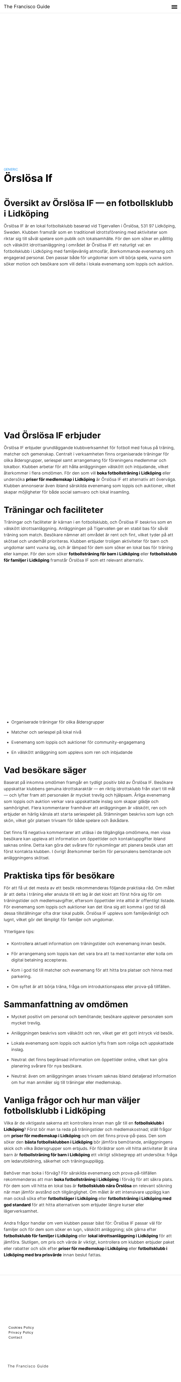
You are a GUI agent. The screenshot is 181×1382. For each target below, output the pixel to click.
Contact (15, 1337)
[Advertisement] (90, 85)
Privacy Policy (20, 1332)
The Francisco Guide (27, 6)
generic (11, 169)
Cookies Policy (21, 1327)
